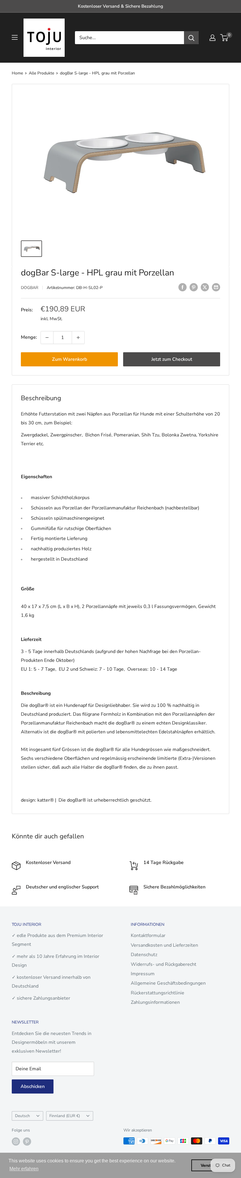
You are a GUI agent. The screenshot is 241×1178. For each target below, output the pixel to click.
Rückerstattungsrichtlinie (157, 993)
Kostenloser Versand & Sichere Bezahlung (120, 6)
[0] (224, 37)
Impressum (143, 974)
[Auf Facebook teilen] (182, 287)
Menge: (29, 337)
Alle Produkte (41, 73)
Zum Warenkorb (69, 359)
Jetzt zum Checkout (171, 359)
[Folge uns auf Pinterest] (27, 1141)
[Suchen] (191, 37)
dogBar (29, 287)
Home (17, 73)
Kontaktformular (148, 935)
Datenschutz (144, 954)
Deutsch (22, 1116)
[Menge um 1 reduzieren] (47, 337)
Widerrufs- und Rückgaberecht (163, 964)
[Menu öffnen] (15, 37)
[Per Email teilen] (216, 287)
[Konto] (212, 37)
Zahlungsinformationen (155, 1002)
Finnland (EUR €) (64, 1116)
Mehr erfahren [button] (24, 1168)
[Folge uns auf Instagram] (16, 1141)
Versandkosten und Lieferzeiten (164, 945)
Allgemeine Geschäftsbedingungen (168, 983)
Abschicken (33, 1086)
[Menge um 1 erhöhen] (78, 337)
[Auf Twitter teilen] (205, 287)
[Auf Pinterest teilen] (194, 287)
